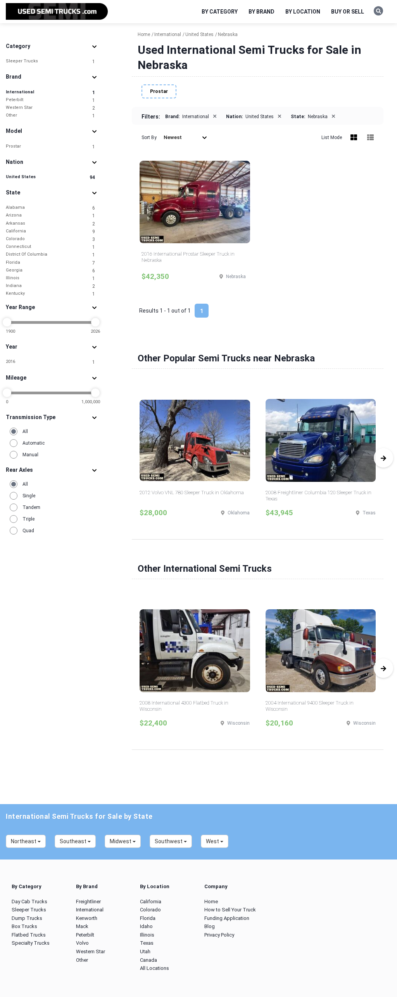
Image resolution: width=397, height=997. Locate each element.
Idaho (146, 926)
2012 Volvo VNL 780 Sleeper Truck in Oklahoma (192, 492)
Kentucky (50, 294)
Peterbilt (50, 100)
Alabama (50, 208)
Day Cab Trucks (29, 901)
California (50, 231)
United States (50, 177)
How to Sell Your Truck (230, 910)
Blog (209, 926)
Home (211, 901)
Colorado (50, 239)
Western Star (50, 108)
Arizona (50, 215)
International (50, 92)
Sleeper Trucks (50, 61)
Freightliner (88, 901)
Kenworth (86, 918)
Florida (50, 263)
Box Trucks (24, 926)
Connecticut (50, 247)
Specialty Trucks (31, 943)
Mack (82, 926)
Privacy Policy (219, 935)
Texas (147, 943)
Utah (145, 951)
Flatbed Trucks (29, 935)
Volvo (82, 943)
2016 (50, 362)
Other (50, 116)
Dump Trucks (27, 918)
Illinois (50, 278)
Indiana (50, 286)
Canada (148, 960)
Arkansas (50, 224)
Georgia (50, 270)
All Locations (154, 968)
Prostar (50, 147)
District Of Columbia (50, 255)
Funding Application (226, 918)
